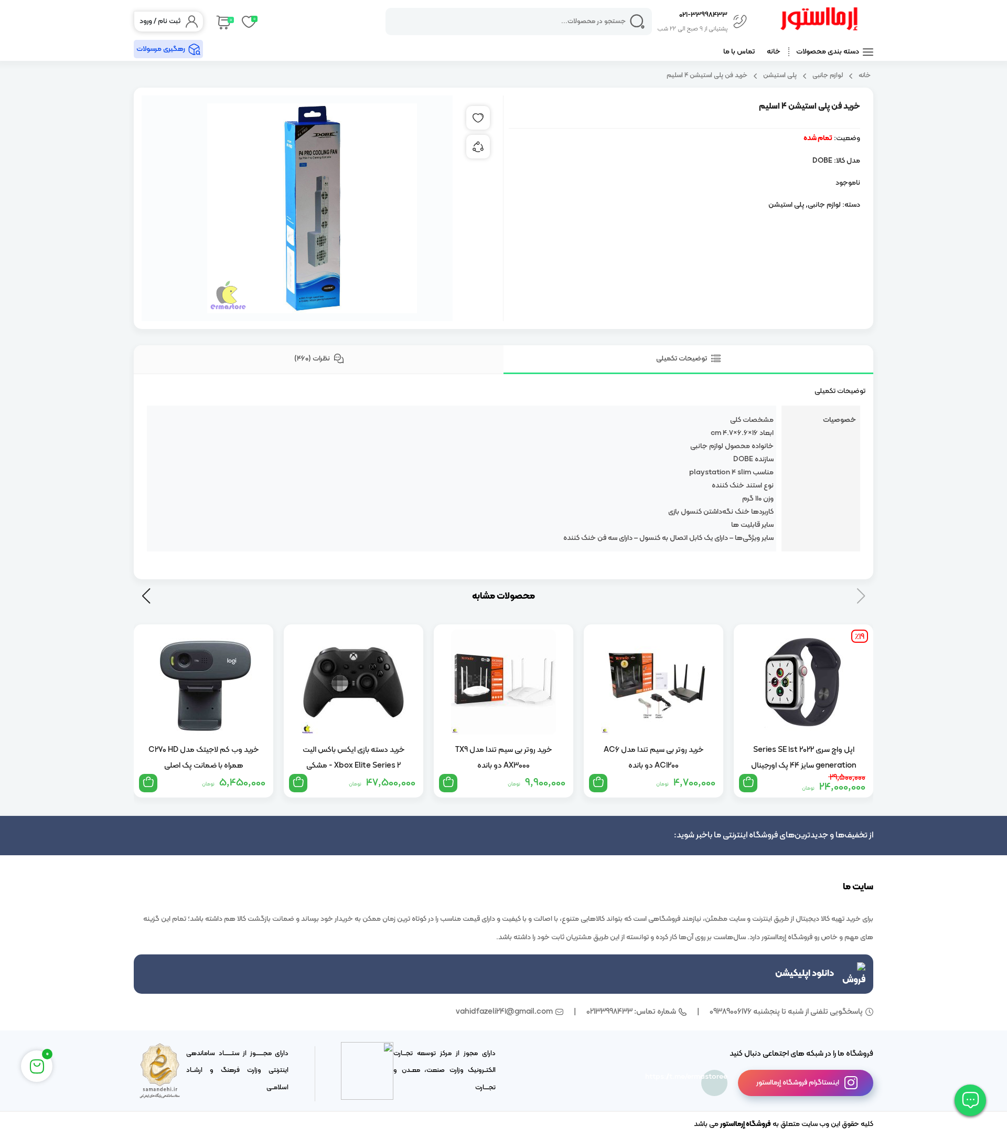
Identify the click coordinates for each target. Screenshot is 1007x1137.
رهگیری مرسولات (160, 49)
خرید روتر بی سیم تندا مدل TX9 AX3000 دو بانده (503, 757)
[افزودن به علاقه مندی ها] (478, 118)
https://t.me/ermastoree (714, 1076)
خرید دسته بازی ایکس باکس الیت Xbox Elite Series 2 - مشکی (353, 757)
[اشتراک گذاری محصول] (478, 146)
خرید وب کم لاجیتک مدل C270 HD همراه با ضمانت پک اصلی (203, 757)
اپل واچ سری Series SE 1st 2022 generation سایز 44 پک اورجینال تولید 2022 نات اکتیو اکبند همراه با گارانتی (803, 757)
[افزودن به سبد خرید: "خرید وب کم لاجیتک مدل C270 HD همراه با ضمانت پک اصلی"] (148, 783)
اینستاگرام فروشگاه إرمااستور (797, 1082)
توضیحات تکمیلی (682, 358)
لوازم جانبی (827, 75)
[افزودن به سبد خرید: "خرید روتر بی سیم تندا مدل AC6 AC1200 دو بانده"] (598, 783)
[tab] (688, 359)
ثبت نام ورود (160, 21)
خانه (773, 51)
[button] (146, 596)
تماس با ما (739, 51)
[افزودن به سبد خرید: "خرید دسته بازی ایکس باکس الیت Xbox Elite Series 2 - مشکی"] (298, 783)
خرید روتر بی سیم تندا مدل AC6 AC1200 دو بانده (653, 757)
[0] (223, 21)
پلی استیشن (780, 75)
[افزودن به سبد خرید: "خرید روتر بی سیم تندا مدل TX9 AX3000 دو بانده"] (448, 783)
